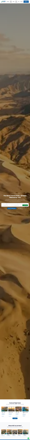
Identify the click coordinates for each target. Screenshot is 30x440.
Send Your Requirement (26, 1)
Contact (21, 1)
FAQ (18, 1)
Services (8, 1)
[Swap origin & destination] (12, 205)
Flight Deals (11, 2)
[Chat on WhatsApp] (28, 438)
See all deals (15, 418)
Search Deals (25, 205)
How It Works (16, 2)
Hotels (13, 1)
